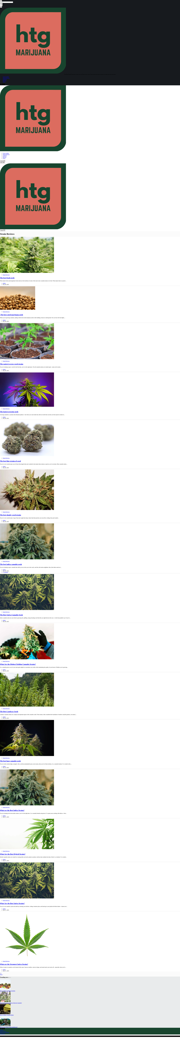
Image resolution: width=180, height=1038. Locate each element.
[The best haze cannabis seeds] (27, 755)
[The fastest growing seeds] (27, 406)
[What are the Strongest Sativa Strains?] (27, 958)
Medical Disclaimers (4, 1032)
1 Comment (5, 572)
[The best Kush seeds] (27, 272)
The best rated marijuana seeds (11, 315)
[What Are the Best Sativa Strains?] (27, 898)
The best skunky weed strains (10, 515)
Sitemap (2, 1030)
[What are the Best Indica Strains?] (27, 805)
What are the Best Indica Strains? (12, 810)
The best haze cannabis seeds (10, 761)
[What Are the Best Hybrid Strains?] (27, 848)
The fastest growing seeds (9, 412)
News (4, 158)
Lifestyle (5, 155)
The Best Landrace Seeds (9, 711)
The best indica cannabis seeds (11, 564)
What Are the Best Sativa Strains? (12, 903)
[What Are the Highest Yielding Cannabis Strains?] (27, 659)
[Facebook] (1, 1028)
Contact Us (2, 1033)
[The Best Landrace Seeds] (27, 706)
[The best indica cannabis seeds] (27, 559)
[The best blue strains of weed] (27, 455)
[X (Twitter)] (2, 1028)
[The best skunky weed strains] (27, 509)
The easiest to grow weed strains (11, 364)
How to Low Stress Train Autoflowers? (9, 1027)
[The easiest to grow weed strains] (27, 358)
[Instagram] (4, 1028)
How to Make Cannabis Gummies (7, 990)
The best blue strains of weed (10, 461)
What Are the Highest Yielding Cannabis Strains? (18, 664)
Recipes (4, 157)
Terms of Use (3, 1031)
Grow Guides (6, 153)
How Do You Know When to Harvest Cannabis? (11, 1003)
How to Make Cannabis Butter (7, 1015)
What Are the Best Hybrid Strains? (12, 854)
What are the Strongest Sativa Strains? (14, 964)
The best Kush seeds (7, 278)
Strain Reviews (6, 154)
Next (1, 974)
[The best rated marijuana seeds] (17, 309)
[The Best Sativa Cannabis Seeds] (27, 609)
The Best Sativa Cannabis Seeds (11, 615)
